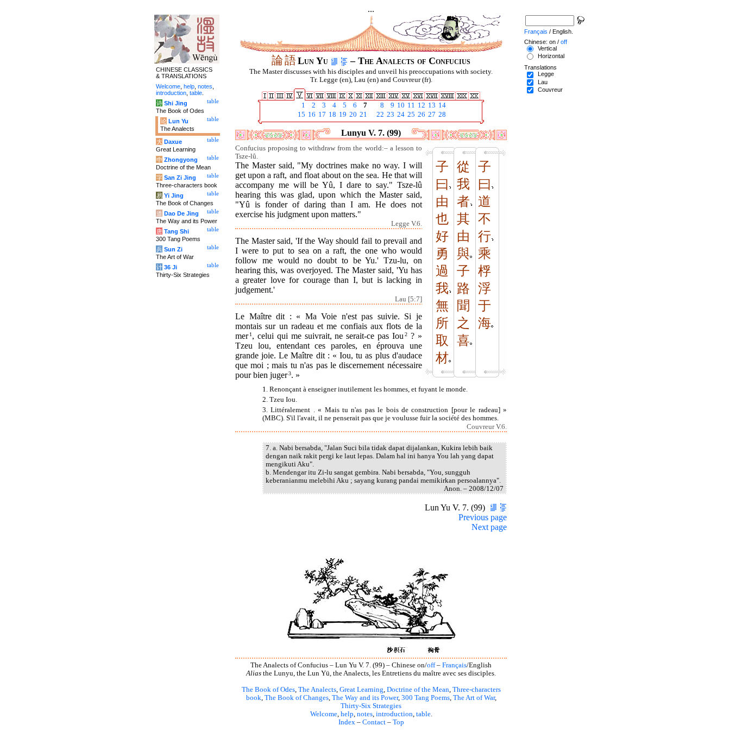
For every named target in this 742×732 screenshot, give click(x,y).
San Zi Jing (180, 177)
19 (342, 114)
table (423, 714)
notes (365, 714)
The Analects (317, 689)
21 (362, 114)
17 (321, 114)
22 (379, 114)
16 (311, 114)
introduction (394, 714)
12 (420, 105)
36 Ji (170, 267)
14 (441, 105)
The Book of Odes (268, 689)
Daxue (173, 141)
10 (400, 105)
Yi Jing (174, 195)
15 (300, 114)
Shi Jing (175, 103)
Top (398, 722)
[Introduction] (334, 60)
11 (410, 105)
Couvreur (550, 89)
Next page (489, 527)
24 (400, 114)
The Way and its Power (365, 698)
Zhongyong (181, 159)
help (347, 714)
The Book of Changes (297, 698)
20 (352, 114)
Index (346, 722)
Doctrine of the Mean (418, 689)
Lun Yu (178, 121)
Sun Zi (173, 249)
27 (431, 114)
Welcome (323, 714)
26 (420, 114)
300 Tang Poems (425, 698)
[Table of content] (344, 60)
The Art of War (474, 698)
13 (431, 105)
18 (331, 114)
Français (454, 665)
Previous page (482, 517)
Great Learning (361, 689)
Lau (543, 82)
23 (389, 114)
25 (410, 114)
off (431, 665)
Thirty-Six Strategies (371, 706)
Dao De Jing (181, 213)
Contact (374, 722)
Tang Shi (176, 231)
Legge (546, 74)
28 (441, 114)
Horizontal (551, 56)
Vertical (547, 48)
